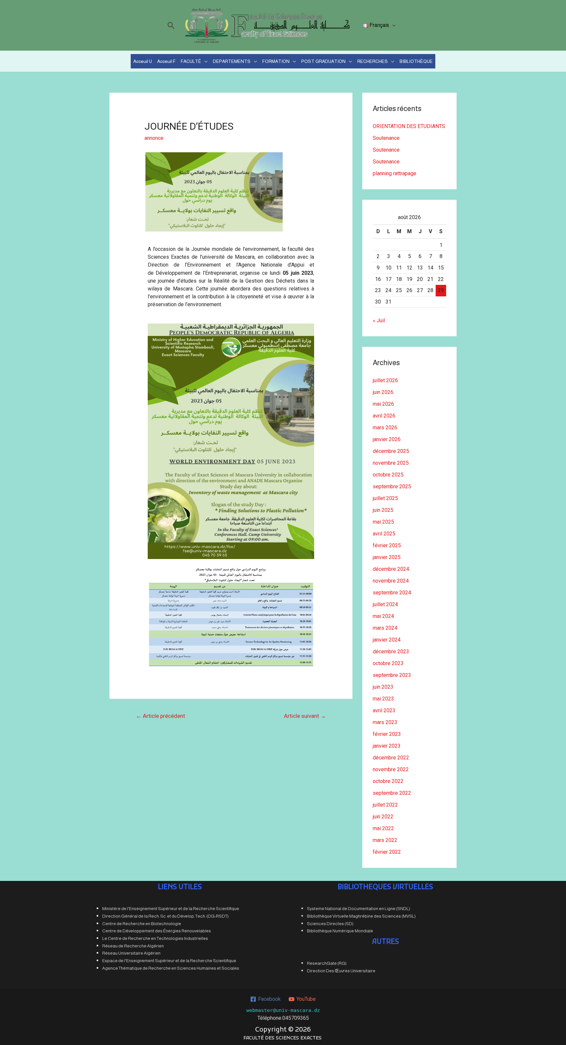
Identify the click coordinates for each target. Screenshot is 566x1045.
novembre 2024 (391, 581)
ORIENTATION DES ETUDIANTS (409, 126)
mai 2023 (383, 699)
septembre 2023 (392, 675)
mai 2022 (383, 828)
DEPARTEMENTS (232, 61)
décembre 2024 (391, 569)
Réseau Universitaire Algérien (131, 953)
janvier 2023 (387, 746)
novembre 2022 (391, 769)
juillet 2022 (385, 805)
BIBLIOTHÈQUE (416, 61)
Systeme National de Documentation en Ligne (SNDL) (358, 908)
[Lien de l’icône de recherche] (171, 25)
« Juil (379, 320)
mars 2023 (385, 722)
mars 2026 (385, 427)
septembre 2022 (392, 793)
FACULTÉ (191, 61)
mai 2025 (383, 522)
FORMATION (276, 61)
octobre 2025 (388, 475)
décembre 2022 (391, 758)
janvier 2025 (387, 557)
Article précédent (160, 716)
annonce (153, 138)
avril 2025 (384, 534)
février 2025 (387, 545)
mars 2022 (385, 840)
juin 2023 (383, 687)
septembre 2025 (392, 486)
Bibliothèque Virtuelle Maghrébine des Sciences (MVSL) (361, 916)
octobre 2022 (388, 781)
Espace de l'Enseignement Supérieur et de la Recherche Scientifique (169, 960)
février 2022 (387, 852)
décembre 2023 (391, 651)
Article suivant (305, 716)
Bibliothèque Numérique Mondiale (340, 930)
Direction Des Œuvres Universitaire (341, 970)
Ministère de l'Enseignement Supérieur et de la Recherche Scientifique (170, 908)
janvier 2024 (387, 640)
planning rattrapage (394, 173)
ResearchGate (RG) (327, 963)
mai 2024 (383, 616)
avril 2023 (384, 710)
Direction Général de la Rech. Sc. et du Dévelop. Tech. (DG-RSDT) (165, 916)
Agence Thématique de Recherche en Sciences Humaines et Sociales (170, 968)
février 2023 (387, 734)
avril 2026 (384, 416)
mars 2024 (385, 628)
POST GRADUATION (323, 61)
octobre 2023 (388, 663)
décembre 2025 (391, 451)
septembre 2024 (392, 592)
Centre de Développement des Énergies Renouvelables (156, 930)
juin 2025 (383, 510)
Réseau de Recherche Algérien (133, 945)
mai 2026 (383, 404)
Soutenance (386, 138)
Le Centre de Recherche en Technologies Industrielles (155, 938)
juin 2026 (383, 392)
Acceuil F (166, 61)
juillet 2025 (385, 498)
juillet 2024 (385, 604)
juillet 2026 (385, 380)
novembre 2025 (391, 463)
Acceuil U (142, 61)
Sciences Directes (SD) (330, 923)
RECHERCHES (372, 61)
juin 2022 (383, 816)
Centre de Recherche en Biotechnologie (141, 923)
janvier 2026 (387, 439)
